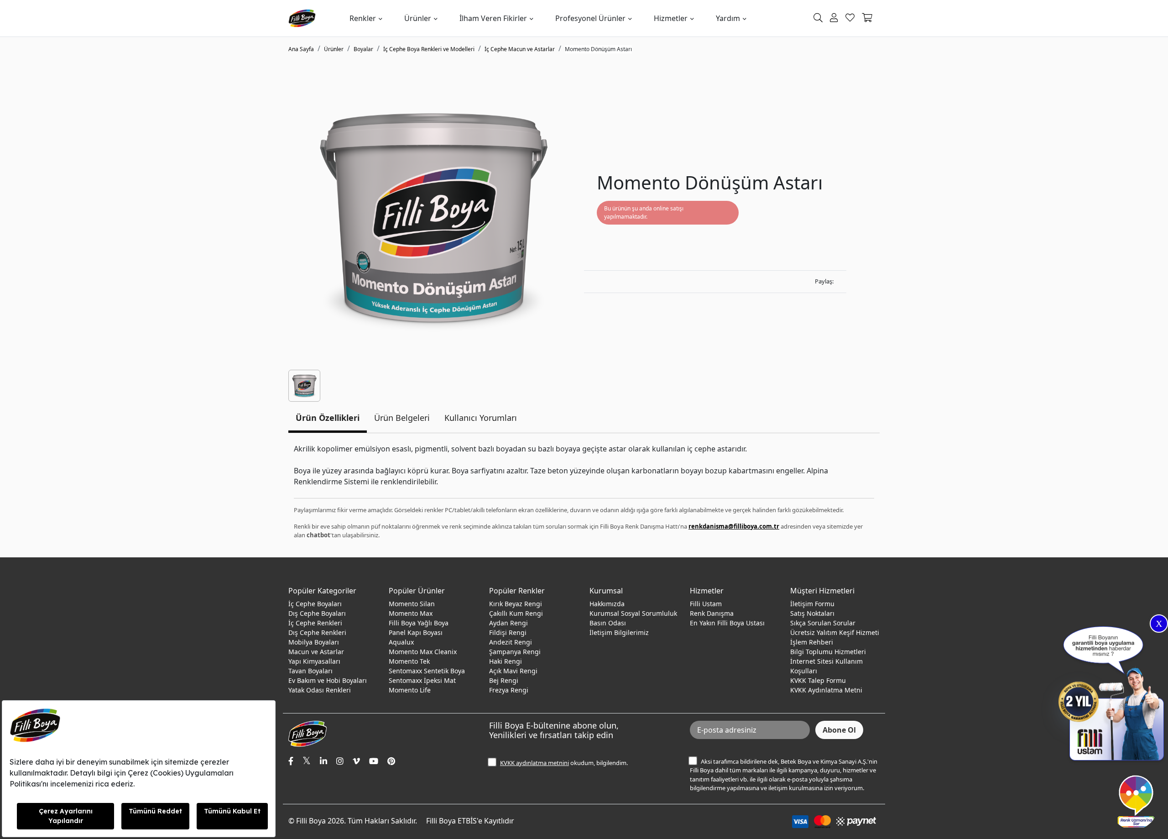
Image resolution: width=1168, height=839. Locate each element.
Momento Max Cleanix (423, 651)
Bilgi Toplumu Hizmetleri (828, 651)
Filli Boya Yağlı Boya (418, 623)
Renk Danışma (712, 613)
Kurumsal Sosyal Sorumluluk (633, 613)
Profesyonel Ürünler (590, 18)
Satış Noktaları (812, 613)
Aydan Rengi (508, 623)
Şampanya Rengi (515, 651)
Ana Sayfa (301, 49)
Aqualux (401, 642)
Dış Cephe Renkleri (317, 632)
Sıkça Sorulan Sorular (822, 623)
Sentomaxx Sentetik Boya (427, 670)
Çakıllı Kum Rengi (516, 613)
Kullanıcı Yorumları (480, 417)
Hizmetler (671, 18)
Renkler (362, 18)
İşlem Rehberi (811, 642)
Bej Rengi (503, 680)
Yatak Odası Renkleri (319, 690)
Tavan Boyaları (310, 670)
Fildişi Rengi (508, 632)
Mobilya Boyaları (313, 642)
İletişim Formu (812, 603)
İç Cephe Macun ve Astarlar (520, 49)
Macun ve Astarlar (316, 651)
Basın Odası (607, 623)
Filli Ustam (706, 603)
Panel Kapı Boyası (416, 632)
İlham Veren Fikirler (493, 18)
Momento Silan (412, 603)
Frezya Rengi (508, 690)
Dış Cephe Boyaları (317, 613)
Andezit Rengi (510, 642)
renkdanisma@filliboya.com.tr (733, 526)
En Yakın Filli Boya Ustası (727, 623)
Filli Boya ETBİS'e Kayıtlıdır (470, 821)
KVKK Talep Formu (818, 680)
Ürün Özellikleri (328, 417)
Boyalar (363, 49)
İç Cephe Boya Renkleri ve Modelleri (428, 49)
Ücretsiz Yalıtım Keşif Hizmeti (834, 632)
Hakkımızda (607, 603)
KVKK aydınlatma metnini (534, 763)
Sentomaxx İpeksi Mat (422, 680)
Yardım (728, 18)
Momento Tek (409, 661)
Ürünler (417, 18)
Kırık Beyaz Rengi (515, 603)
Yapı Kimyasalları (314, 661)
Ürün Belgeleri (402, 417)
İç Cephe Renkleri (315, 623)
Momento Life (410, 690)
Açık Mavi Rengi (513, 670)
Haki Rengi (505, 661)
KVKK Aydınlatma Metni (826, 690)
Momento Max (411, 613)
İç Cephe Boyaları (315, 603)
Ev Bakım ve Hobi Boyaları (327, 680)
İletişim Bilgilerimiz (619, 632)
